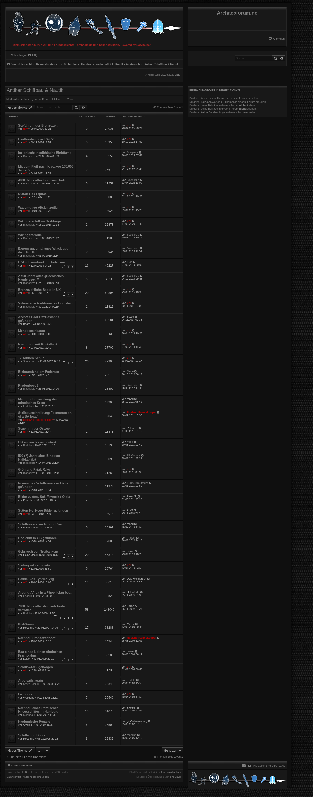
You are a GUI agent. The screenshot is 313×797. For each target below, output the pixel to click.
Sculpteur (132, 152)
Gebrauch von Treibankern (38, 551)
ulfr (25, 128)
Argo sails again (30, 680)
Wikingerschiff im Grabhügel (40, 221)
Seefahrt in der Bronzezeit (37, 125)
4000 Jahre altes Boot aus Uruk (41, 180)
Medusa (28, 714)
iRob (129, 261)
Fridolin (27, 406)
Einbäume (26, 624)
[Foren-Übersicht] (94, 24)
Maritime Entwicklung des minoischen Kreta (37, 401)
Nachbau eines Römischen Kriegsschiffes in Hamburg (38, 709)
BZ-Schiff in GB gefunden (37, 538)
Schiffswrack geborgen (35, 667)
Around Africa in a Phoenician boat (44, 592)
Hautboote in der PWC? (36, 139)
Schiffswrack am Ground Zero (40, 524)
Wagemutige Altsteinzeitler (38, 207)
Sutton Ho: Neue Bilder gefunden (43, 510)
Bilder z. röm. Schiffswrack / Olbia (44, 497)
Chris (70, 99)
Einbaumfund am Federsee (38, 372)
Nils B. (28, 99)
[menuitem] (276, 39)
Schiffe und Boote (31, 735)
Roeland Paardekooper (38, 419)
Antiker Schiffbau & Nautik (35, 90)
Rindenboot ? (28, 385)
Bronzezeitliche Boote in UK (39, 289)
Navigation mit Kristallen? (37, 344)
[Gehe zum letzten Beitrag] (133, 125)
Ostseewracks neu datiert (37, 442)
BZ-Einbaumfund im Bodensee (41, 262)
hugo (130, 441)
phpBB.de (176, 777)
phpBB (25, 772)
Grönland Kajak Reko (34, 469)
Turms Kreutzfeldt (44, 99)
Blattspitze (29, 156)
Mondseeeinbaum (31, 331)
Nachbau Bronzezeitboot (36, 638)
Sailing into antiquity (34, 565)
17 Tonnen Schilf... (32, 358)
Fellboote (25, 694)
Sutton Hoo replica (32, 194)
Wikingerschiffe (30, 235)
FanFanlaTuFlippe (171, 772)
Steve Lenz (30, 361)
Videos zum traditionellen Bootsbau (45, 303)
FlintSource (133, 455)
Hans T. (61, 99)
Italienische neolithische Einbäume (44, 153)
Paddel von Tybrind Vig (36, 579)
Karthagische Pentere (34, 721)
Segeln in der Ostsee (34, 428)
